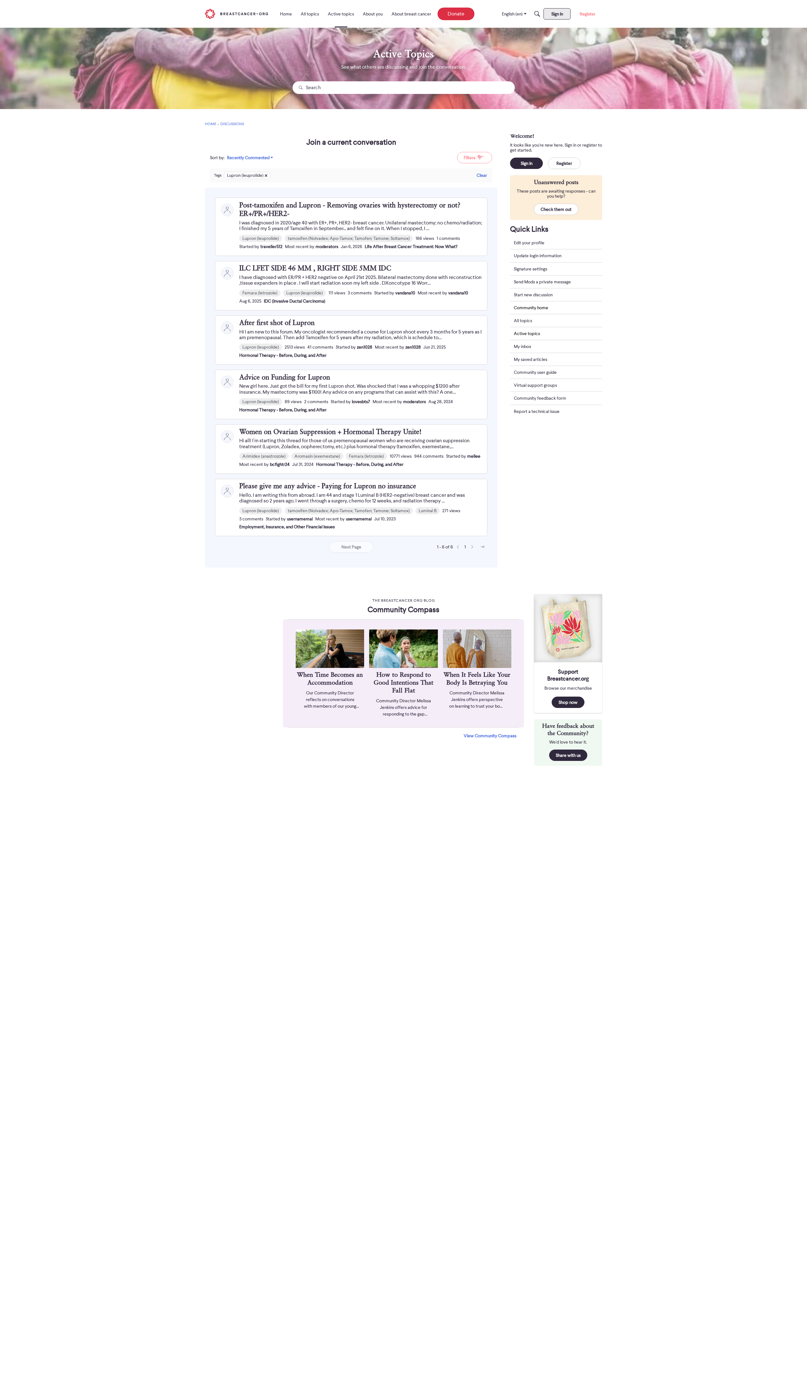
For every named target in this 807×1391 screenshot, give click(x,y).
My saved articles (530, 359)
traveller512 (271, 246)
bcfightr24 (280, 464)
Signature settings (530, 269)
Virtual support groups (535, 385)
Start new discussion (533, 295)
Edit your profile (529, 243)
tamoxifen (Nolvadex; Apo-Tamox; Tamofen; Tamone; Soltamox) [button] (349, 238)
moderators (327, 246)
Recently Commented (248, 158)
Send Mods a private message (542, 282)
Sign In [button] (526, 163)
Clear (482, 175)
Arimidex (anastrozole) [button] (264, 456)
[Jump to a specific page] (482, 547)
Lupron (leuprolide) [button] (260, 238)
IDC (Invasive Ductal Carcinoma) (294, 301)
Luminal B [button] (428, 510)
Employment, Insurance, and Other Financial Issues (287, 527)
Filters (469, 157)
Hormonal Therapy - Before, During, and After (283, 355)
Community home (531, 307)
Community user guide (535, 372)
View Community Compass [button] (490, 736)
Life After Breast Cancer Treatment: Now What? (411, 246)
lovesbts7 (361, 401)
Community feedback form (540, 398)
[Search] (537, 14)
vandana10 (405, 293)
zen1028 (364, 347)
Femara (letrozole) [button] (259, 293)
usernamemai (300, 519)
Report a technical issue (537, 411)
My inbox (522, 347)
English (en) (512, 14)
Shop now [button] (568, 702)
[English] (236, 14)
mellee (473, 456)
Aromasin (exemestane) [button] (317, 456)
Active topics (527, 334)
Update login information (537, 256)
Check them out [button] (556, 209)
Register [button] (564, 163)
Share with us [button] (568, 755)
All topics (523, 320)
